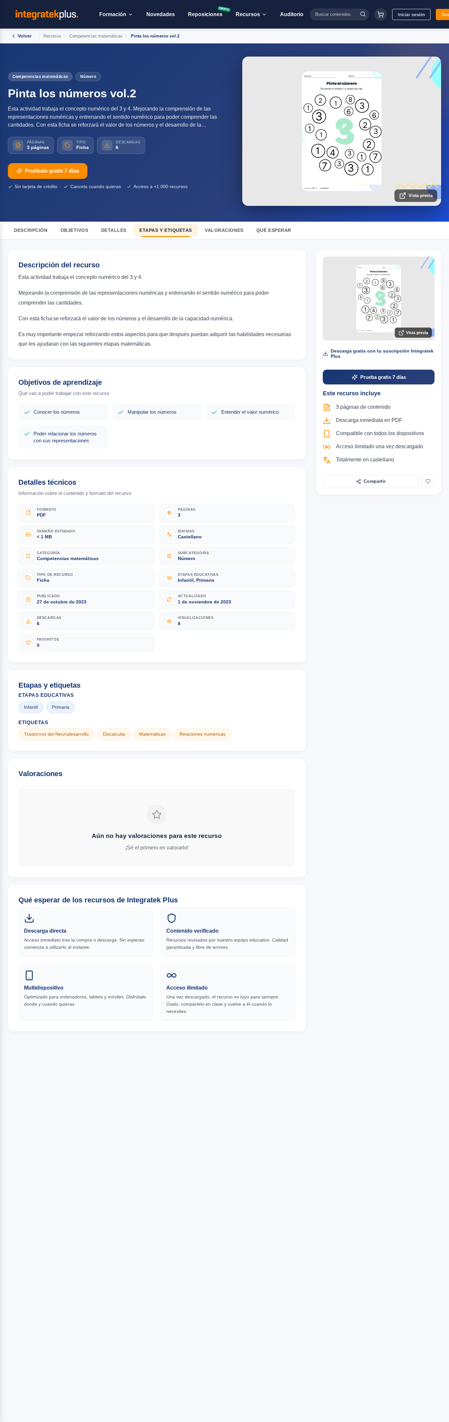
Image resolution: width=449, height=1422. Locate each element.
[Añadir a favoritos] (428, 481)
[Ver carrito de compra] (380, 14)
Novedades (160, 14)
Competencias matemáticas (96, 36)
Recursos (248, 14)
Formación (112, 14)
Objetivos (74, 230)
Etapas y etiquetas (165, 230)
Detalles (114, 230)
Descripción (30, 230)
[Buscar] (363, 14)
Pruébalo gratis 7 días (52, 171)
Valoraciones (224, 230)
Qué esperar (273, 230)
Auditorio (291, 14)
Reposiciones (208, 13)
